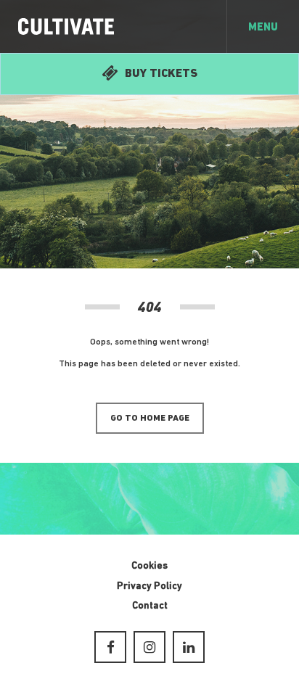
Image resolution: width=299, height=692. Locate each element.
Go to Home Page (149, 418)
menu (263, 27)
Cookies (149, 566)
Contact (150, 606)
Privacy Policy (149, 586)
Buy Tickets (161, 74)
